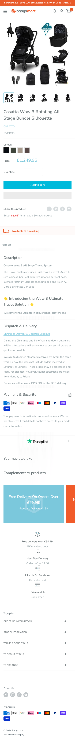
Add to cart (38, 185)
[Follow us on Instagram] (12, 694)
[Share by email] (69, 208)
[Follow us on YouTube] (25, 694)
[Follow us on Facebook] (5, 694)
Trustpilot (8, 132)
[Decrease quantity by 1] (20, 172)
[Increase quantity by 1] (39, 172)
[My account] (61, 11)
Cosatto (9, 126)
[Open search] (55, 11)
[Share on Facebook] (49, 208)
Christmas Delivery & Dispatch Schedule (26, 334)
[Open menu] (5, 11)
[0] (68, 11)
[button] (37, 195)
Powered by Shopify (13, 734)
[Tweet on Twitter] (62, 208)
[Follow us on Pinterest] (19, 694)
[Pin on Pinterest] (55, 208)
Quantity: (9, 172)
